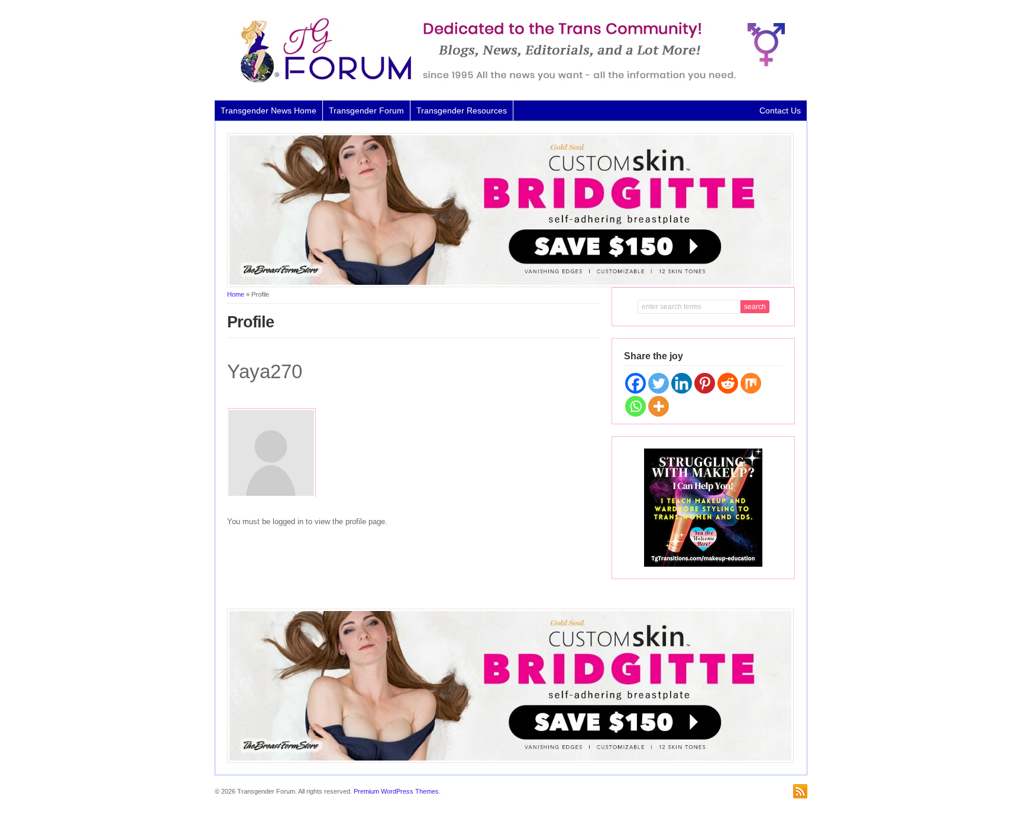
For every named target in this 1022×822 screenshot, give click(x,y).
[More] (658, 406)
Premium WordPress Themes (396, 791)
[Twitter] (658, 383)
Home (235, 294)
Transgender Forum (366, 110)
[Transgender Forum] (507, 80)
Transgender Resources (461, 110)
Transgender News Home (268, 110)
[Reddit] (727, 383)
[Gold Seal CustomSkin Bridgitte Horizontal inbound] (510, 285)
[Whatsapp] (635, 406)
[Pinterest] (704, 383)
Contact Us (780, 110)
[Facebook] (635, 383)
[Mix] (750, 383)
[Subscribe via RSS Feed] (800, 791)
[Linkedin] (681, 383)
